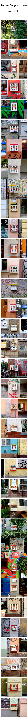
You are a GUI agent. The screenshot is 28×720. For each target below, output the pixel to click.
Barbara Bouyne (9, 5)
